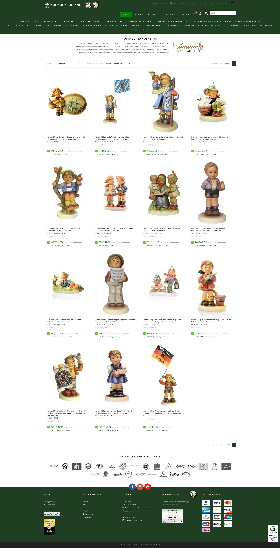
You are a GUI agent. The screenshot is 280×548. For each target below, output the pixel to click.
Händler (86, 511)
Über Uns (138, 14)
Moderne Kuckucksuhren (207, 21)
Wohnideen (233, 25)
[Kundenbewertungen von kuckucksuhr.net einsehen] (172, 517)
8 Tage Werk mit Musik (89, 21)
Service (152, 14)
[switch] (273, 539)
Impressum (87, 517)
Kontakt (184, 14)
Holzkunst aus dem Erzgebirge (163, 25)
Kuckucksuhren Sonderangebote (242, 21)
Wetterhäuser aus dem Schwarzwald (203, 25)
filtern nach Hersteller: (95, 64)
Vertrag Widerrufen (52, 514)
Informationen (92, 494)
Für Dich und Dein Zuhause (258, 25)
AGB (85, 505)
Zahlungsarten (49, 505)
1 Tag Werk (25, 21)
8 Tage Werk (67, 21)
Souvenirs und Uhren (116, 25)
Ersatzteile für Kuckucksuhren (24, 25)
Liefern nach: (185, 3)
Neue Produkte (140, 30)
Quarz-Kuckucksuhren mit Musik (173, 21)
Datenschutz (88, 514)
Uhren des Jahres (114, 21)
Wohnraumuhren (92, 25)
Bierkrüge (137, 25)
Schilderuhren (53, 25)
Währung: (214, 3)
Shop (124, 14)
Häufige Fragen (168, 14)
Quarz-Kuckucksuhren (140, 21)
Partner (86, 508)
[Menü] (276, 526)
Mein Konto (48, 511)
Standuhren (72, 25)
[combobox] (199, 3)
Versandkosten (49, 508)
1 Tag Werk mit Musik (45, 21)
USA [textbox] (193, 3)
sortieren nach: (49, 64)
